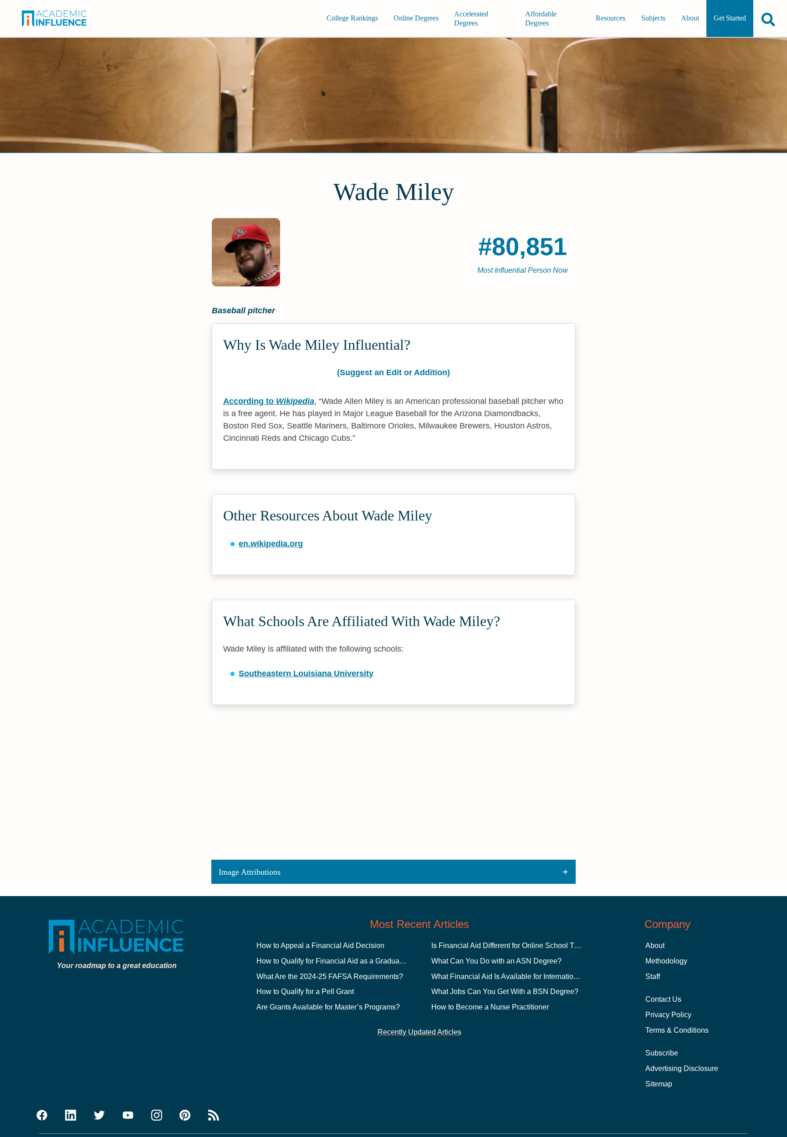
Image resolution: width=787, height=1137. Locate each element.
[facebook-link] (42, 1115)
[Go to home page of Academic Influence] (62, 18)
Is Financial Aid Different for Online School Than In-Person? (527, 945)
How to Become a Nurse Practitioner (490, 1007)
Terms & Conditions (677, 1030)
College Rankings (352, 18)
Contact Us (663, 999)
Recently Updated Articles (419, 1032)
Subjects (653, 18)
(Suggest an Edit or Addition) (393, 372)
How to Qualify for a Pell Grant (305, 991)
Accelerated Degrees (471, 18)
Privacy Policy (668, 1015)
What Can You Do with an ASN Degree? (496, 961)
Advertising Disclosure (681, 1068)
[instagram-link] (156, 1115)
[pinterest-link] (185, 1115)
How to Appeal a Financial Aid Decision (320, 945)
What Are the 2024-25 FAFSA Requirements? (329, 976)
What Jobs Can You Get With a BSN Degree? (504, 991)
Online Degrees (416, 18)
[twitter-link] (99, 1115)
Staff (652, 976)
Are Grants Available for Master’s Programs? (328, 1007)
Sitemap (658, 1084)
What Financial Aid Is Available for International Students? (524, 976)
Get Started (730, 18)
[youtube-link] (128, 1115)
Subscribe (661, 1053)
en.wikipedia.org (271, 543)
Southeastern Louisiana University (306, 673)
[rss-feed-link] (213, 1115)
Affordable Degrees (541, 18)
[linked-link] (70, 1115)
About (690, 18)
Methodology (666, 961)
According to (268, 401)
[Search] (768, 19)
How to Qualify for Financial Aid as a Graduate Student (344, 961)
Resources (610, 18)
